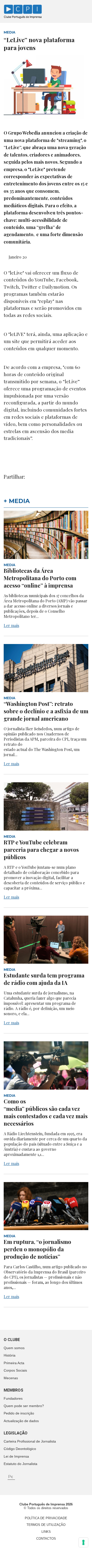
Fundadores (13, 1398)
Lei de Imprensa (16, 1456)
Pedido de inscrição (19, 1413)
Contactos (46, 1538)
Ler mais (11, 625)
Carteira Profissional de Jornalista (30, 1441)
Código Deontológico (20, 1449)
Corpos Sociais (15, 1370)
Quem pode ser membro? (24, 1406)
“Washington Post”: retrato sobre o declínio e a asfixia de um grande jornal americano (46, 711)
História (9, 1355)
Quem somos (14, 1348)
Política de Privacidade (46, 1518)
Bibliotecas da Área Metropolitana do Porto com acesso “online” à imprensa (40, 578)
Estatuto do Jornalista (20, 1464)
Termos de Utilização (46, 1525)
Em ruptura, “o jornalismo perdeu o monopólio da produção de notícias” (37, 1249)
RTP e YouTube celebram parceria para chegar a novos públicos (41, 849)
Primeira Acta (14, 1363)
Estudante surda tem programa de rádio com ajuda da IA (44, 979)
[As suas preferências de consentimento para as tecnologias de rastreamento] (83, 1542)
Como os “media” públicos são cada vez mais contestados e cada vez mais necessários (46, 1112)
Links (46, 1532)
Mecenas (11, 1378)
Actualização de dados (21, 1421)
